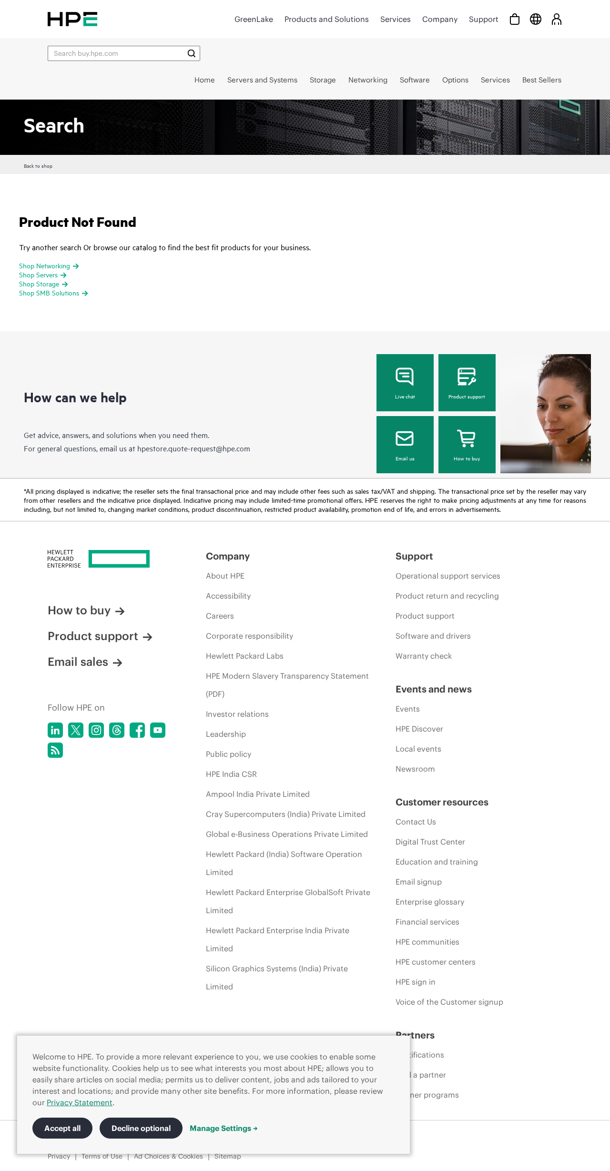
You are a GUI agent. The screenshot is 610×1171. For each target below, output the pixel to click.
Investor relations (237, 714)
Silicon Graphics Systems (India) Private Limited (277, 977)
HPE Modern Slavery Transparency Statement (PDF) (287, 685)
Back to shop (38, 165)
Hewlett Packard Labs (245, 656)
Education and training (437, 861)
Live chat (405, 396)
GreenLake (253, 19)
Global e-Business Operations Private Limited (287, 834)
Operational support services (448, 575)
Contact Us (416, 821)
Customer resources (442, 802)
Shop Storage (39, 283)
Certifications (420, 1054)
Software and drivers (433, 636)
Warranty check (424, 656)
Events (408, 708)
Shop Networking (44, 265)
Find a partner (421, 1074)
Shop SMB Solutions (49, 292)
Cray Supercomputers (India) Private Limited (286, 814)
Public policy (228, 754)
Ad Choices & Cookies (168, 1156)
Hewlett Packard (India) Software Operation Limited (284, 863)
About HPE (225, 575)
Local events (418, 749)
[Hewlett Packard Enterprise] (72, 19)
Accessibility (228, 596)
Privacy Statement (79, 1102)
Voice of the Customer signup (449, 1002)
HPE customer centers (436, 962)
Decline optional (141, 1128)
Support (483, 19)
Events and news (434, 689)
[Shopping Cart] (514, 19)
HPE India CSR (231, 774)
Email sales (78, 661)
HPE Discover (419, 728)
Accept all (62, 1128)
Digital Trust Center (430, 841)
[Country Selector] (535, 19)
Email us (405, 458)
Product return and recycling (447, 596)
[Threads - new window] (116, 730)
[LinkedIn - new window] (55, 730)
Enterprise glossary (430, 901)
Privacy (59, 1156)
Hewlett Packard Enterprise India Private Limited (277, 939)
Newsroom (415, 769)
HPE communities (427, 942)
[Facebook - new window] (137, 730)
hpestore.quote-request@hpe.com (193, 448)
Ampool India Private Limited (258, 794)
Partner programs (427, 1095)
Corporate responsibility (249, 636)
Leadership (226, 734)
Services (395, 19)
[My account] (556, 19)
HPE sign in (416, 982)
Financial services (427, 922)
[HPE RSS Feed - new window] (55, 750)
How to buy (467, 458)
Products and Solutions (327, 19)
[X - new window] (75, 730)
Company (440, 19)
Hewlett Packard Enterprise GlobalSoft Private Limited (288, 901)
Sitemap (227, 1156)
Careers (220, 616)
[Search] (191, 53)
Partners (415, 1035)
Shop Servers (38, 274)
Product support (466, 396)
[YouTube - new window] (157, 730)
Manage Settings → (224, 1128)
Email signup (419, 881)
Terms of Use (101, 1156)
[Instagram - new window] (96, 730)
